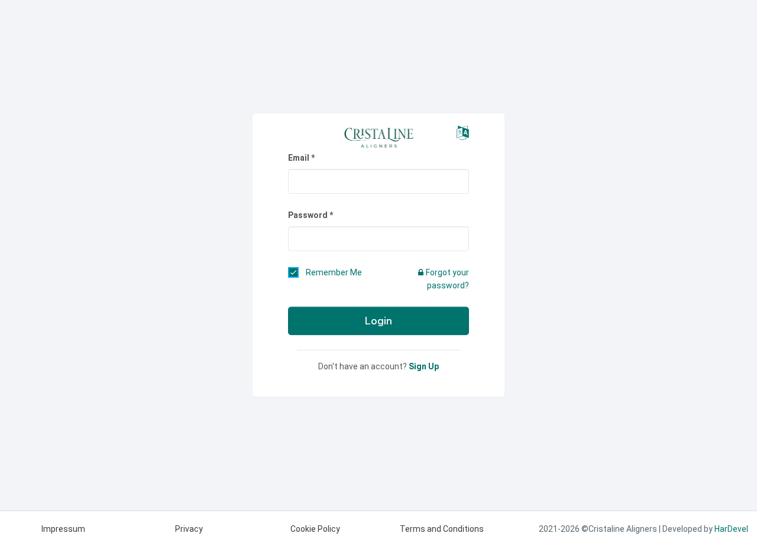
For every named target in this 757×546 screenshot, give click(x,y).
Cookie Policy (315, 529)
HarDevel (731, 529)
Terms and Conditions (442, 529)
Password (308, 215)
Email (298, 157)
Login (378, 321)
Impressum (63, 529)
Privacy (189, 529)
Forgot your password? (447, 279)
